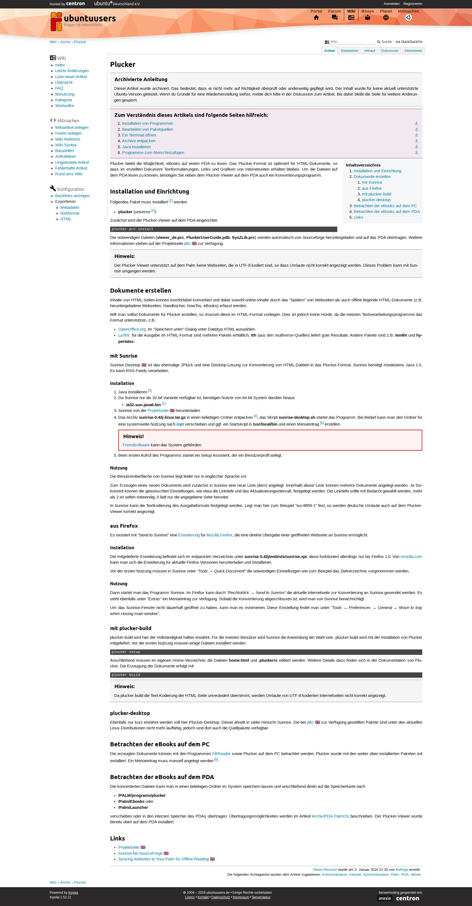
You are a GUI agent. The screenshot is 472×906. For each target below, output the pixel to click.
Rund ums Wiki (68, 174)
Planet (386, 11)
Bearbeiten (349, 51)
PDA (405, 875)
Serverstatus (261, 897)
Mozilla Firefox (219, 535)
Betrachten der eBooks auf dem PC (385, 206)
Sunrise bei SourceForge (140, 853)
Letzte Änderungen (72, 71)
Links (358, 217)
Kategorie (63, 100)
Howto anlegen (68, 133)
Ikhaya (367, 11)
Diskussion (390, 51)
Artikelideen (65, 156)
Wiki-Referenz (68, 139)
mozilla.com (411, 556)
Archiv (65, 42)
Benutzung (64, 94)
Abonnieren (413, 51)
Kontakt (203, 897)
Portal (316, 11)
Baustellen (64, 150)
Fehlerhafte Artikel (71, 168)
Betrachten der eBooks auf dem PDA (387, 211)
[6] (322, 423)
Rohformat (69, 213)
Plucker (80, 42)
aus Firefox (372, 188)
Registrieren (412, 4)
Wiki (351, 11)
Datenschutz (220, 897)
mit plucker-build (376, 194)
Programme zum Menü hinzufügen (153, 152)
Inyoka (73, 893)
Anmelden (392, 4)
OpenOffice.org (132, 329)
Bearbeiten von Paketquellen (147, 129)
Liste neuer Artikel (71, 77)
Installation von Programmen (147, 123)
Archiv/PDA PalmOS (330, 816)
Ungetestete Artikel (72, 162)
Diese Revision (325, 870)
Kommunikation (334, 875)
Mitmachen (408, 11)
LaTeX (123, 335)
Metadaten (69, 207)
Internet (355, 875)
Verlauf (369, 51)
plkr (187, 243)
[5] (150, 391)
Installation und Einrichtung (377, 171)
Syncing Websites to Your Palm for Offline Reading (163, 859)
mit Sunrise (372, 182)
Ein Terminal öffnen (139, 135)
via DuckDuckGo (409, 42)
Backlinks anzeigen (72, 196)
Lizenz (190, 897)
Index (60, 65)
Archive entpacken (138, 141)
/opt (180, 424)
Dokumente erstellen (372, 176)
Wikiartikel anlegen (71, 127)
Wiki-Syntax (66, 145)
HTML (66, 219)
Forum (334, 11)
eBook (416, 875)
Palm (395, 875)
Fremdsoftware (136, 445)
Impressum (241, 897)
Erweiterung (189, 535)
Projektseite (158, 410)
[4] (255, 416)
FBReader (221, 753)
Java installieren (136, 147)
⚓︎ (416, 123)
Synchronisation (376, 875)
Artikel (329, 50)
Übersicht (63, 82)
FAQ (59, 88)
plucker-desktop (376, 200)
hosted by (58, 4)
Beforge (402, 870)
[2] (153, 211)
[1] (171, 201)
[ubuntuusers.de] (84, 23)
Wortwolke (64, 105)
